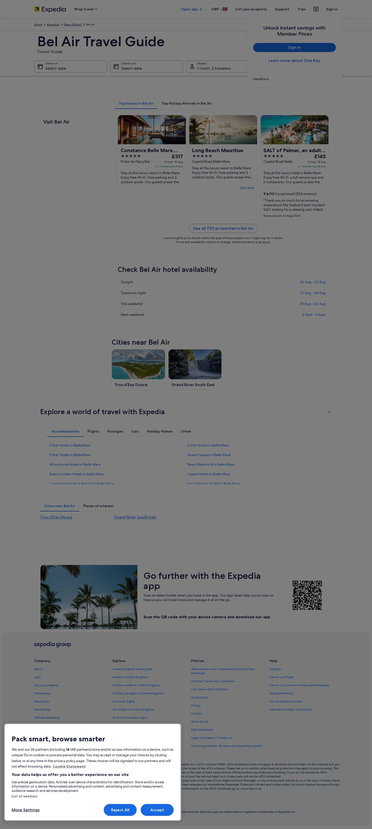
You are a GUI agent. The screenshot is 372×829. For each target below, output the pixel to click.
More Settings (25, 810)
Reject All (120, 810)
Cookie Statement (69, 766)
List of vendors (24, 796)
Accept (157, 810)
